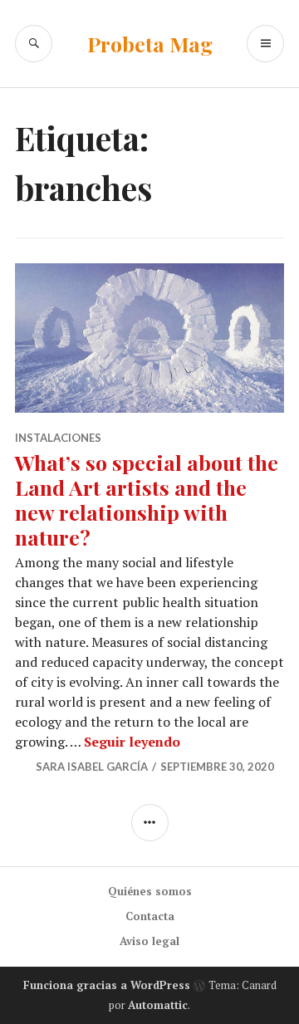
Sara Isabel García (92, 766)
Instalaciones (58, 437)
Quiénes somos (150, 891)
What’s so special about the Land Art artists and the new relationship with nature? (146, 499)
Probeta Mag (150, 43)
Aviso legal (149, 940)
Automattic (158, 1004)
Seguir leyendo (132, 741)
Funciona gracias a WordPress (106, 984)
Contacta (149, 916)
